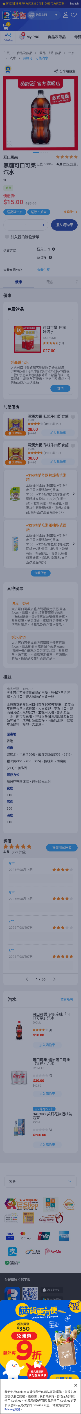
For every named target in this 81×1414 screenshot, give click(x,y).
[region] (40, 1396)
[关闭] (76, 1385)
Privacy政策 (12, 1409)
